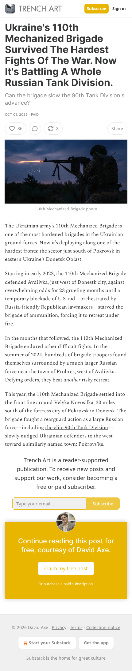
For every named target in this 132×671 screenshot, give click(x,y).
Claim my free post (66, 568)
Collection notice (103, 627)
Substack (35, 658)
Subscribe (96, 8)
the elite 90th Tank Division (76, 428)
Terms (76, 627)
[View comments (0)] (35, 128)
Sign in (119, 8)
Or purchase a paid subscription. (66, 584)
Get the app (96, 643)
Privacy (59, 627)
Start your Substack (50, 643)
